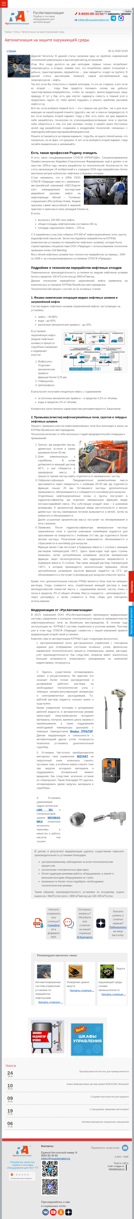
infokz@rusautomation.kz (55, 1158)
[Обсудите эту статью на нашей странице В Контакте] (68, 929)
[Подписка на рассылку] (100, 929)
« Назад (11, 50)
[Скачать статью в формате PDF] (38, 929)
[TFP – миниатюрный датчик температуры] (106, 729)
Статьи (17, 32)
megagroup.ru (116, 1169)
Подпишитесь (118, 927)
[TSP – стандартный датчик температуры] (119, 729)
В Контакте (84, 937)
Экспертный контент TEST (132, 621)
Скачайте (53, 925)
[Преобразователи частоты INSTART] (111, 782)
